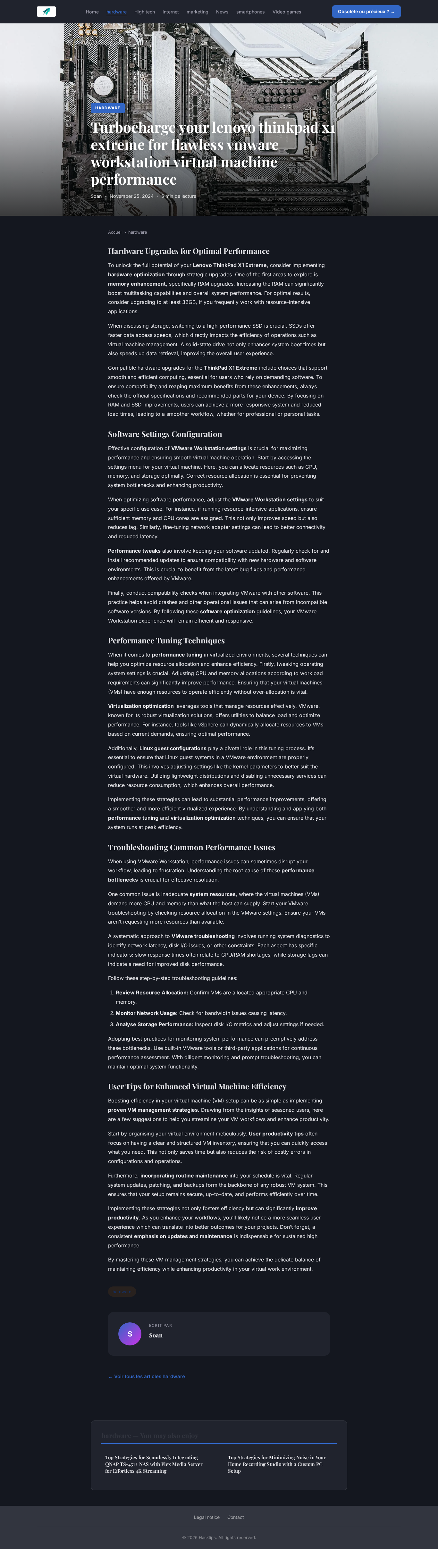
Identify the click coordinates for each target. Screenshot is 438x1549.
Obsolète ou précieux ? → (366, 11)
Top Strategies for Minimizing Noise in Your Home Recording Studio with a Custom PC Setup (277, 1464)
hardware (116, 11)
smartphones (250, 11)
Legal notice (207, 1517)
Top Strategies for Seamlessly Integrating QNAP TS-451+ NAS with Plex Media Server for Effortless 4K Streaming (154, 1464)
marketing (197, 11)
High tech (144, 11)
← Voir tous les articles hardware (146, 1376)
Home (92, 11)
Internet (171, 11)
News (222, 11)
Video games (287, 11)
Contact (235, 1517)
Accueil (115, 232)
